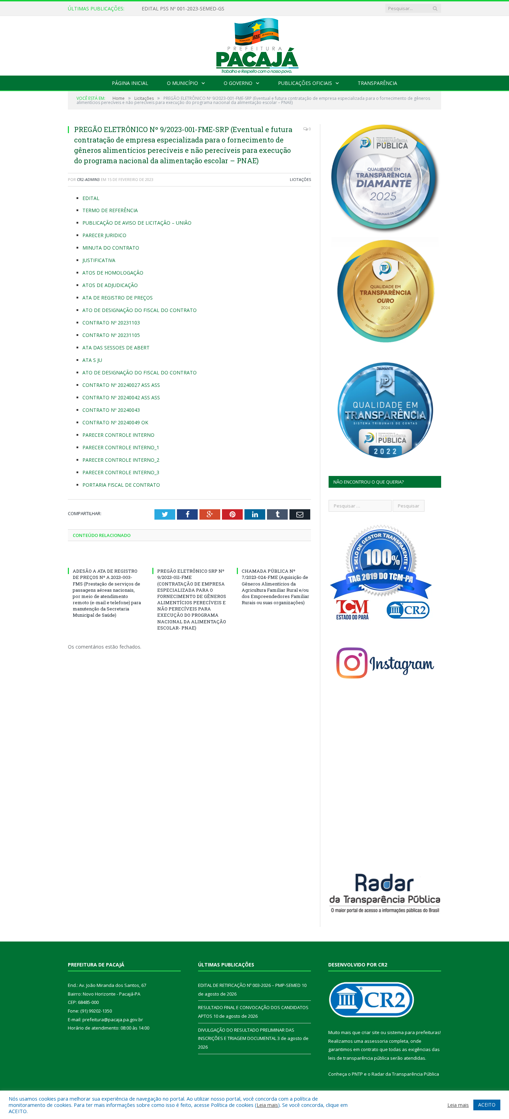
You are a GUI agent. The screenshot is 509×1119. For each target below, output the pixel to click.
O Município (182, 83)
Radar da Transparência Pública (405, 1074)
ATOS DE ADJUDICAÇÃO (110, 285)
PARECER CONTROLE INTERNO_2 (120, 460)
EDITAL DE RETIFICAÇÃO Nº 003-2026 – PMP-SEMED (202, 9)
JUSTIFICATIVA (98, 260)
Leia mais (267, 1104)
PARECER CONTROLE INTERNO (118, 435)
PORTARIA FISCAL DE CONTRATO (121, 485)
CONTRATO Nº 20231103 (111, 322)
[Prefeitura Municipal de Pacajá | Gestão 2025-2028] (254, 44)
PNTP (357, 1074)
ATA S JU (92, 360)
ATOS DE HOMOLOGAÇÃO (112, 272)
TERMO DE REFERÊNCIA (110, 210)
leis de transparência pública (358, 1058)
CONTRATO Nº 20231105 (111, 335)
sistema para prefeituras (413, 1032)
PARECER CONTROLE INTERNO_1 (120, 447)
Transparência (377, 83)
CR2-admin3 (88, 179)
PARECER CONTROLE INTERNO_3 (120, 472)
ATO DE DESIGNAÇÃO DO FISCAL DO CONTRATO (139, 310)
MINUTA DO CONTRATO (110, 247)
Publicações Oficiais (305, 83)
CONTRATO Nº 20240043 (111, 410)
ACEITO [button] (486, 1104)
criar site (370, 1032)
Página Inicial (130, 83)
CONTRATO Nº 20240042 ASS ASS (121, 397)
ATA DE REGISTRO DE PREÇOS (117, 297)
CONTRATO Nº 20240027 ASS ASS (121, 385)
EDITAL (90, 198)
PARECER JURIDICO (104, 235)
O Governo (238, 83)
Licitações (300, 179)
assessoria (376, 1041)
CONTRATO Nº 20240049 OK (115, 422)
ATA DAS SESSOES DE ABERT (116, 347)
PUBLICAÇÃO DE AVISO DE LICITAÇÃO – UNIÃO (136, 222)
